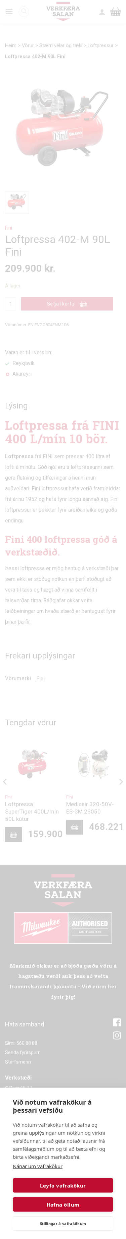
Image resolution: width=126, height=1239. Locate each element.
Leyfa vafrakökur (63, 1185)
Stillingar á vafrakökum (63, 1223)
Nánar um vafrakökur (37, 1166)
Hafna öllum (63, 1204)
